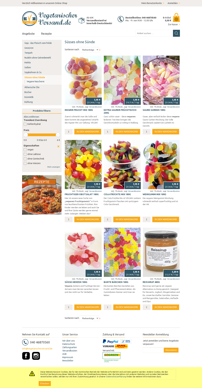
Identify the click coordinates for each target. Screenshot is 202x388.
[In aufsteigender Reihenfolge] (99, 49)
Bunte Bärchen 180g (116, 282)
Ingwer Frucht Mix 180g (79, 110)
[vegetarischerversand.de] (49, 18)
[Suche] (176, 33)
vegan (30, 149)
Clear (58, 146)
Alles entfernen (31, 117)
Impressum (67, 357)
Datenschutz (68, 344)
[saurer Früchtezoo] (122, 80)
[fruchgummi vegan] (83, 164)
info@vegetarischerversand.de (37, 348)
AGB (64, 354)
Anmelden (173, 3)
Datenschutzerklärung (116, 377)
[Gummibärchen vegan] (122, 252)
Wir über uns (68, 340)
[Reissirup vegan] (161, 252)
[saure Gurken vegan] (161, 80)
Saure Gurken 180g (154, 110)
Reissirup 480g (151, 282)
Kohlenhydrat (34, 124)
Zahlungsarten (69, 347)
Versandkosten (95, 107)
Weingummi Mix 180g (154, 194)
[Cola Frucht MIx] (122, 164)
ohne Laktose (34, 154)
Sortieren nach (72, 49)
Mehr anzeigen (53, 167)
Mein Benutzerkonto (151, 3)
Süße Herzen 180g (76, 282)
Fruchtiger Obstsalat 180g (82, 194)
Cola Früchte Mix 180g (117, 194)
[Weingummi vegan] (161, 164)
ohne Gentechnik (35, 158)
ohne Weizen (34, 163)
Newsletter (67, 360)
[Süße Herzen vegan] (83, 252)
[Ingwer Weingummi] (83, 80)
